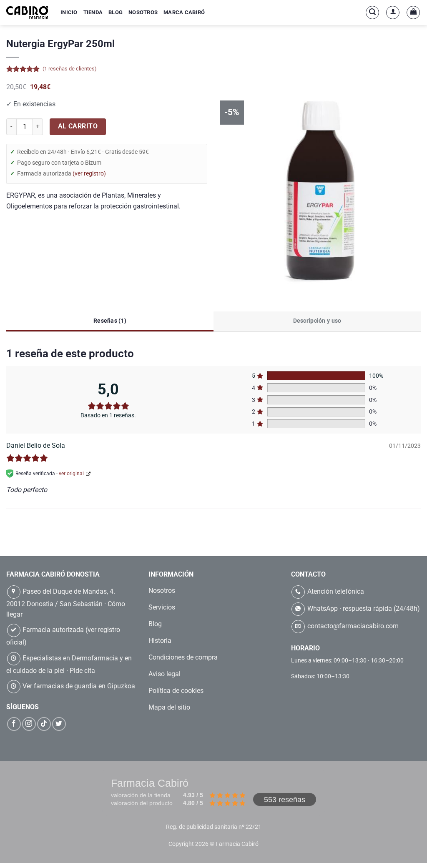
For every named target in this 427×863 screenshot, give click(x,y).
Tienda (93, 12)
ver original (71, 473)
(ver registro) (89, 173)
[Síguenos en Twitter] (59, 724)
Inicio (69, 12)
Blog (115, 12)
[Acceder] (392, 12)
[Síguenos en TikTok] (44, 724)
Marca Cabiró (184, 12)
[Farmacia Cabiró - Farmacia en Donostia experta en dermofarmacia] (27, 12)
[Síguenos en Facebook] (14, 724)
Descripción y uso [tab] (317, 320)
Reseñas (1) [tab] (109, 320)
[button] (372, 12)
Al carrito (78, 126)
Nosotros (143, 12)
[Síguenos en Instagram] (29, 724)
